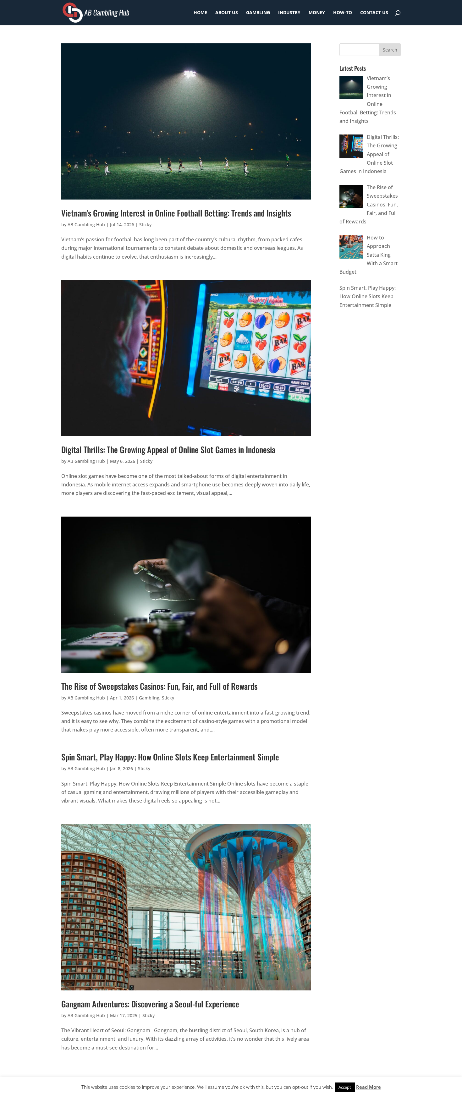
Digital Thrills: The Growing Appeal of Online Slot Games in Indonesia (168, 449)
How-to (342, 12)
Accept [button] (344, 1087)
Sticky (145, 224)
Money (317, 12)
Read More (368, 1087)
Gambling (258, 12)
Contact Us (374, 12)
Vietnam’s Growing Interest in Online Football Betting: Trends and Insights (176, 213)
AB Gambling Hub (86, 224)
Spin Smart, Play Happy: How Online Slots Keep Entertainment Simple (170, 757)
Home (200, 12)
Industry (289, 12)
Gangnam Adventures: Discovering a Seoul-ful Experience (150, 1004)
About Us (226, 12)
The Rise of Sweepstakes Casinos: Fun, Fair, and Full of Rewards (159, 686)
